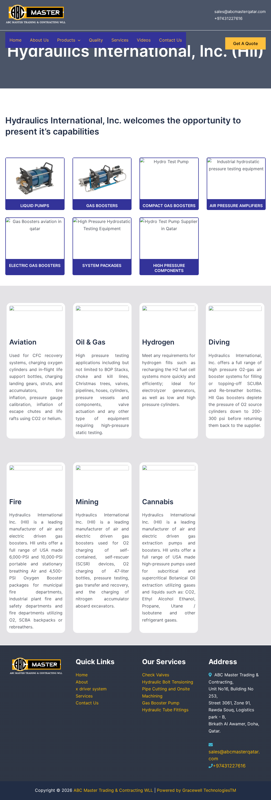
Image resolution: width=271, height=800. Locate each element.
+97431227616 (229, 765)
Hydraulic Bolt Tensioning (167, 682)
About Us (39, 40)
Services (119, 40)
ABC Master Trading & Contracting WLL (114, 790)
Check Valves (155, 674)
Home (15, 40)
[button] (77, 40)
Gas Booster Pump (160, 702)
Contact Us (170, 40)
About (82, 682)
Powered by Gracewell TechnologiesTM (196, 790)
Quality (96, 40)
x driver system (91, 688)
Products (66, 40)
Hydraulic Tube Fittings (165, 709)
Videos (144, 40)
